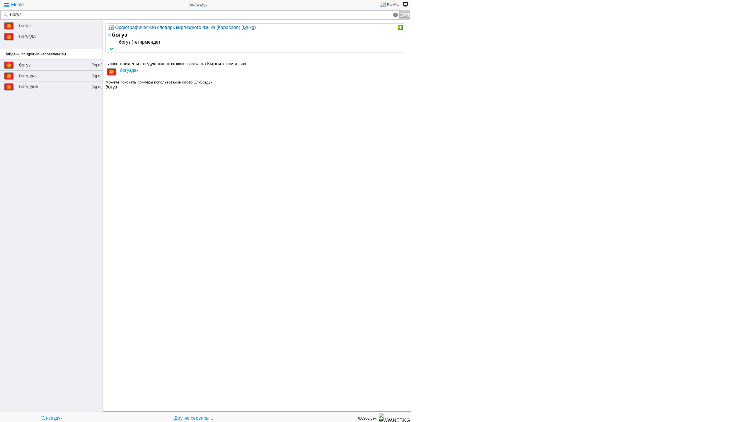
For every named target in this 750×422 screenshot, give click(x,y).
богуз (24, 25)
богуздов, (61, 86)
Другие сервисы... (193, 418)
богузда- (28, 36)
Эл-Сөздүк (197, 5)
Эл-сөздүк (51, 418)
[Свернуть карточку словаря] (400, 27)
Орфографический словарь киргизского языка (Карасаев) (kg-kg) (185, 27)
